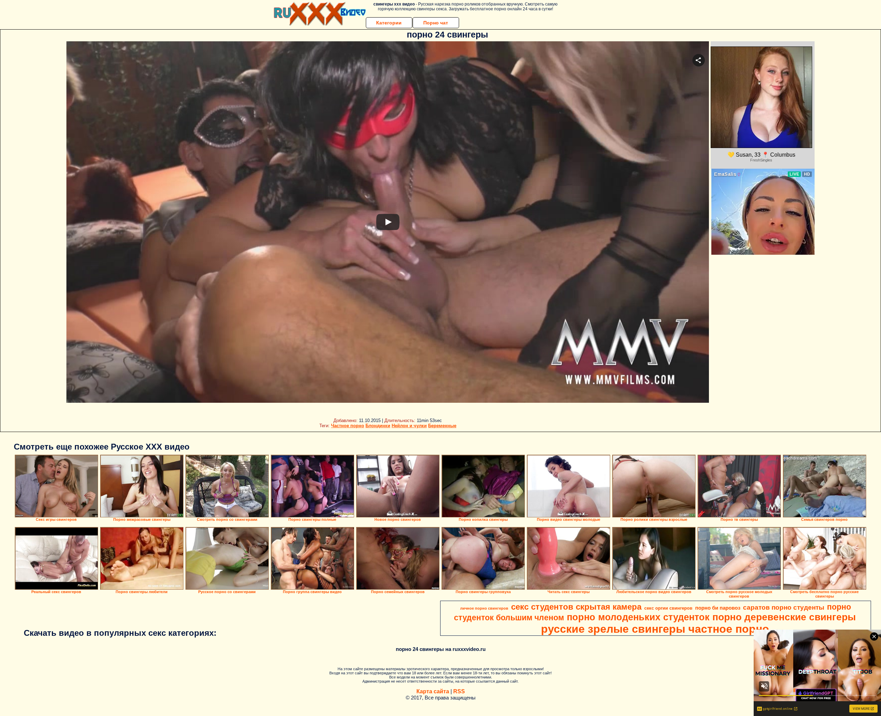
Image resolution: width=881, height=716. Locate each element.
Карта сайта (432, 691)
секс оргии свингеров (668, 608)
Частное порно (347, 425)
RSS (459, 691)
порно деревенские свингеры (784, 617)
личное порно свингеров (484, 608)
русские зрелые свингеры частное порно (655, 629)
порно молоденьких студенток (638, 617)
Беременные (442, 425)
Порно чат (435, 22)
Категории (389, 22)
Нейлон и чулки (409, 425)
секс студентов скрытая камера (576, 606)
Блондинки (377, 425)
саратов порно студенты (783, 607)
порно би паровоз (717, 608)
